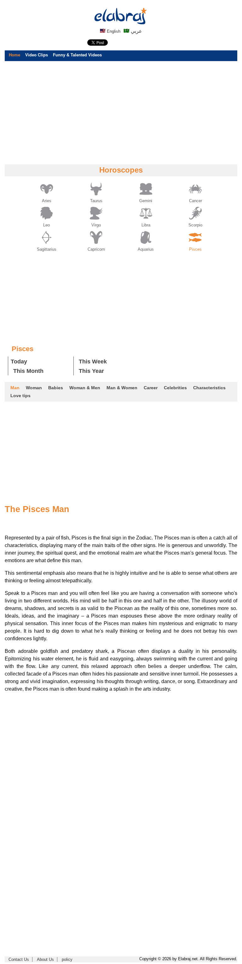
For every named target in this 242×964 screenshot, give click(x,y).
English (113, 31)
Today (19, 361)
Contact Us (19, 959)
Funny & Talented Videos (77, 55)
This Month (28, 371)
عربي (136, 31)
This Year (91, 371)
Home (14, 55)
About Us (45, 959)
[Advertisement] (121, 112)
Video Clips (36, 55)
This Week (93, 361)
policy (67, 959)
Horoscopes (121, 170)
